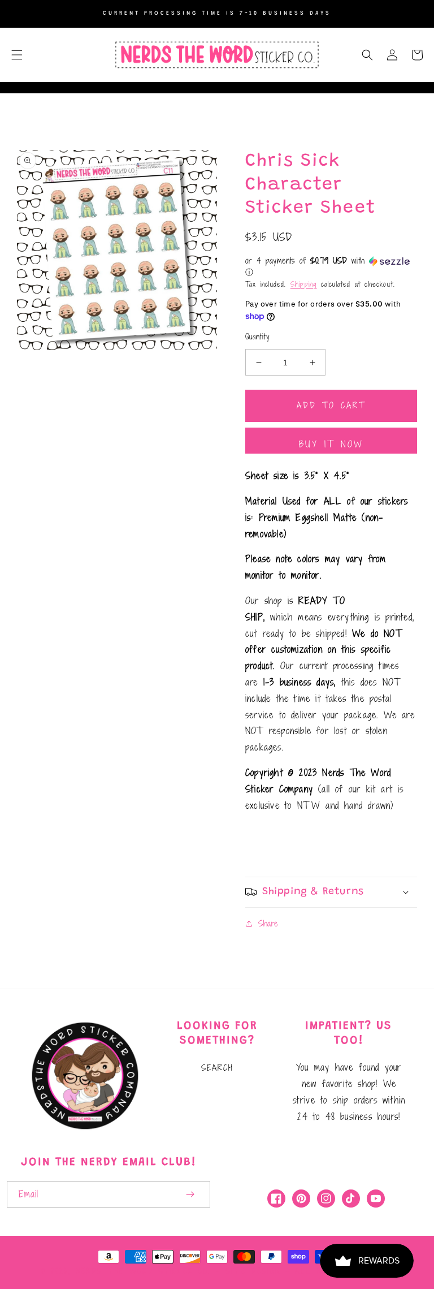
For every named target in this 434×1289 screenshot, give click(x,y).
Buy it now (331, 444)
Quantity (257, 336)
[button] (17, 54)
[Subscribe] (190, 1194)
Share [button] (268, 923)
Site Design (252, 1271)
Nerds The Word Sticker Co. (143, 1271)
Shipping (303, 284)
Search (217, 1068)
